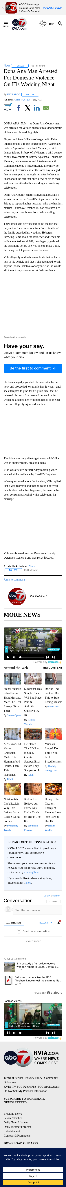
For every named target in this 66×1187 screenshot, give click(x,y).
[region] (33, 945)
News (31, 566)
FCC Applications (48, 1086)
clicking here (31, 872)
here (28, 882)
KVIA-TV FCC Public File (20, 1086)
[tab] (14, 923)
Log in (47, 896)
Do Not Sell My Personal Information (25, 1091)
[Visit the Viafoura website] (54, 992)
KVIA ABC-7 (13, 94)
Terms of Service (13, 1077)
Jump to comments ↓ (15, 579)
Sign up (56, 896)
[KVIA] (23, 23)
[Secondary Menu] (8, 23)
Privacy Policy (33, 1077)
